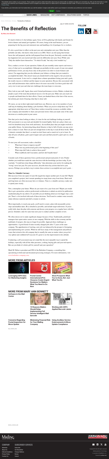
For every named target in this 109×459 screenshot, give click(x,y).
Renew (16, 454)
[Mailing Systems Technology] (8, 437)
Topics (86, 15)
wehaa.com (104, 455)
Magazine (45, 15)
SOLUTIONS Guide (74, 15)
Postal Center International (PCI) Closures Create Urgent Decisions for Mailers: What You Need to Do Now (39, 281)
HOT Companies (58, 15)
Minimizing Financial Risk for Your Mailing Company (40, 322)
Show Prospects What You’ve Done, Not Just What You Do (61, 278)
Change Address (19, 452)
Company (6, 445)
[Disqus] (41, 354)
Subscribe (17, 447)
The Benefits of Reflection (28, 28)
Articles (29, 260)
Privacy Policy (5, 5)
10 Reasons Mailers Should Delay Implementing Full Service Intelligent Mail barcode (39, 311)
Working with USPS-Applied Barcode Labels (61, 308)
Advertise (4, 447)
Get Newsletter (19, 450)
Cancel (17, 456)
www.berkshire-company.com (18, 255)
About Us (4, 450)
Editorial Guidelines (7, 452)
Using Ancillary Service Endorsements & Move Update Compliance (61, 322)
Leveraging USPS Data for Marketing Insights (17, 277)
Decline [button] (58, 11)
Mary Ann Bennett (9, 33)
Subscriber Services (24, 445)
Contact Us (5, 456)
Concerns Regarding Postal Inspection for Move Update (17, 322)
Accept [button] (51, 11)
